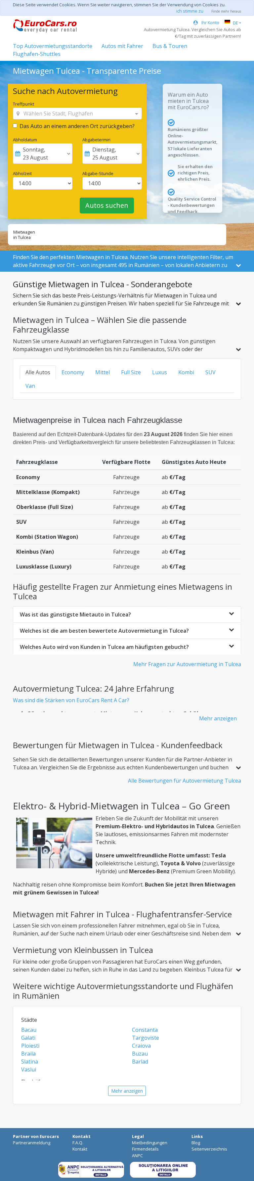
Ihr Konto (209, 22)
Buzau (140, 1053)
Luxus (159, 372)
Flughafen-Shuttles (37, 54)
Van (30, 385)
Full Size (131, 372)
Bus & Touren (169, 46)
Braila (28, 1053)
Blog (195, 1143)
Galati (28, 1037)
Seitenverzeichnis (209, 1149)
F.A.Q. (77, 1143)
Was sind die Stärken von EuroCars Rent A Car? (71, 700)
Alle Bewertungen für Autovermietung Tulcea (184, 780)
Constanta (145, 1029)
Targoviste (145, 1037)
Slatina (29, 1061)
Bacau (28, 1029)
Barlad (140, 1061)
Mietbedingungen (149, 1143)
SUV (210, 372)
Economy (73, 372)
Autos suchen (106, 205)
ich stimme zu (189, 11)
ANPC (137, 1155)
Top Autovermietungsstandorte (52, 46)
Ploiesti (30, 1045)
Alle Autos (37, 372)
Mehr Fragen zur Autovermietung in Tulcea (187, 664)
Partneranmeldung (31, 1143)
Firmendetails (145, 1149)
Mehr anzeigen (218, 718)
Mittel (102, 372)
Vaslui (28, 1069)
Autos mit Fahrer (122, 46)
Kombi (186, 372)
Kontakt (79, 1149)
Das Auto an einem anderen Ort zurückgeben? (77, 126)
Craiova (141, 1045)
